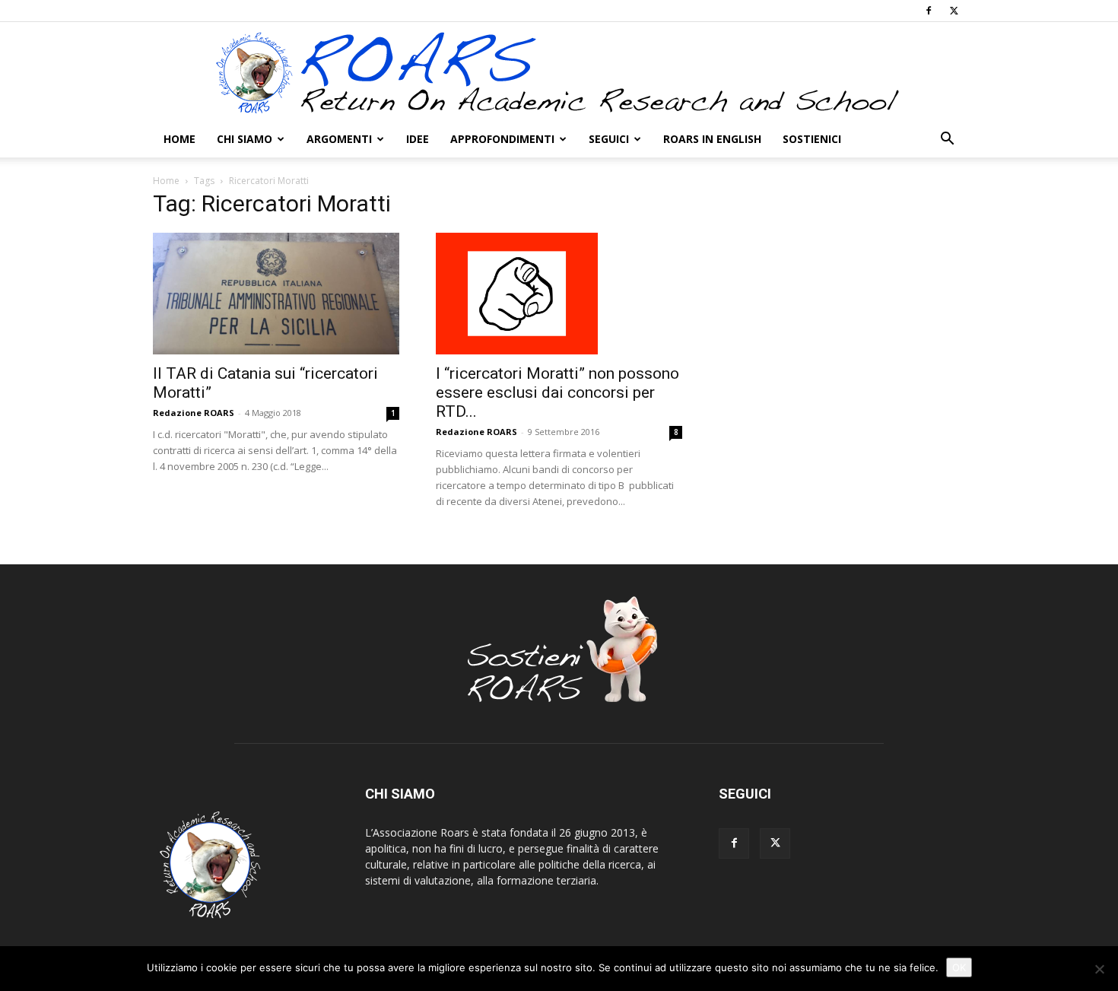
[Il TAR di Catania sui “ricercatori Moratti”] (276, 293)
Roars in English (712, 139)
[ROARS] (559, 72)
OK (959, 967)
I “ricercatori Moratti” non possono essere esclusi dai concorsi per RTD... (557, 392)
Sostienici (812, 139)
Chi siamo (244, 139)
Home (179, 139)
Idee (417, 139)
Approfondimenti (502, 139)
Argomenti (339, 139)
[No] (1099, 969)
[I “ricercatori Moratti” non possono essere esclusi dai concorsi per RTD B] (559, 293)
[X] (953, 10)
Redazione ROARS (193, 412)
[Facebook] (928, 10)
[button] (947, 140)
